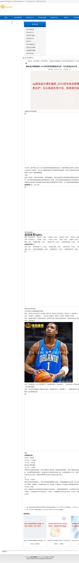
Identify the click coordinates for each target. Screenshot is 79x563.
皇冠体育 (35, 558)
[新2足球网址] (6, 8)
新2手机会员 (18, 22)
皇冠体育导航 (29, 558)
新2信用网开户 (30, 44)
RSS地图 (46, 557)
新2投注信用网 (30, 47)
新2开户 (66, 17)
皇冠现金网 (41, 558)
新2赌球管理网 (6, 22)
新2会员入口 (30, 17)
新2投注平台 (54, 17)
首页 (6, 17)
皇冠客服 (46, 558)
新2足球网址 (36, 61)
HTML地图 (51, 557)
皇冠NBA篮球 (42, 17)
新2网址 (50, 558)
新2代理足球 (18, 17)
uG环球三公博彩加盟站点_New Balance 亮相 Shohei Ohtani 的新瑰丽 (46, 509)
